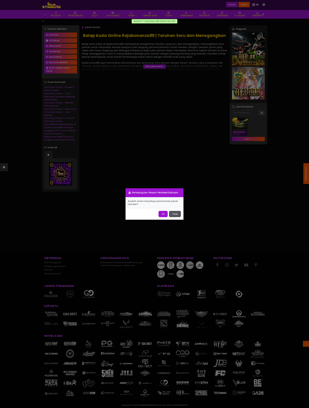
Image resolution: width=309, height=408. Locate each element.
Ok (163, 214)
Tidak (175, 214)
